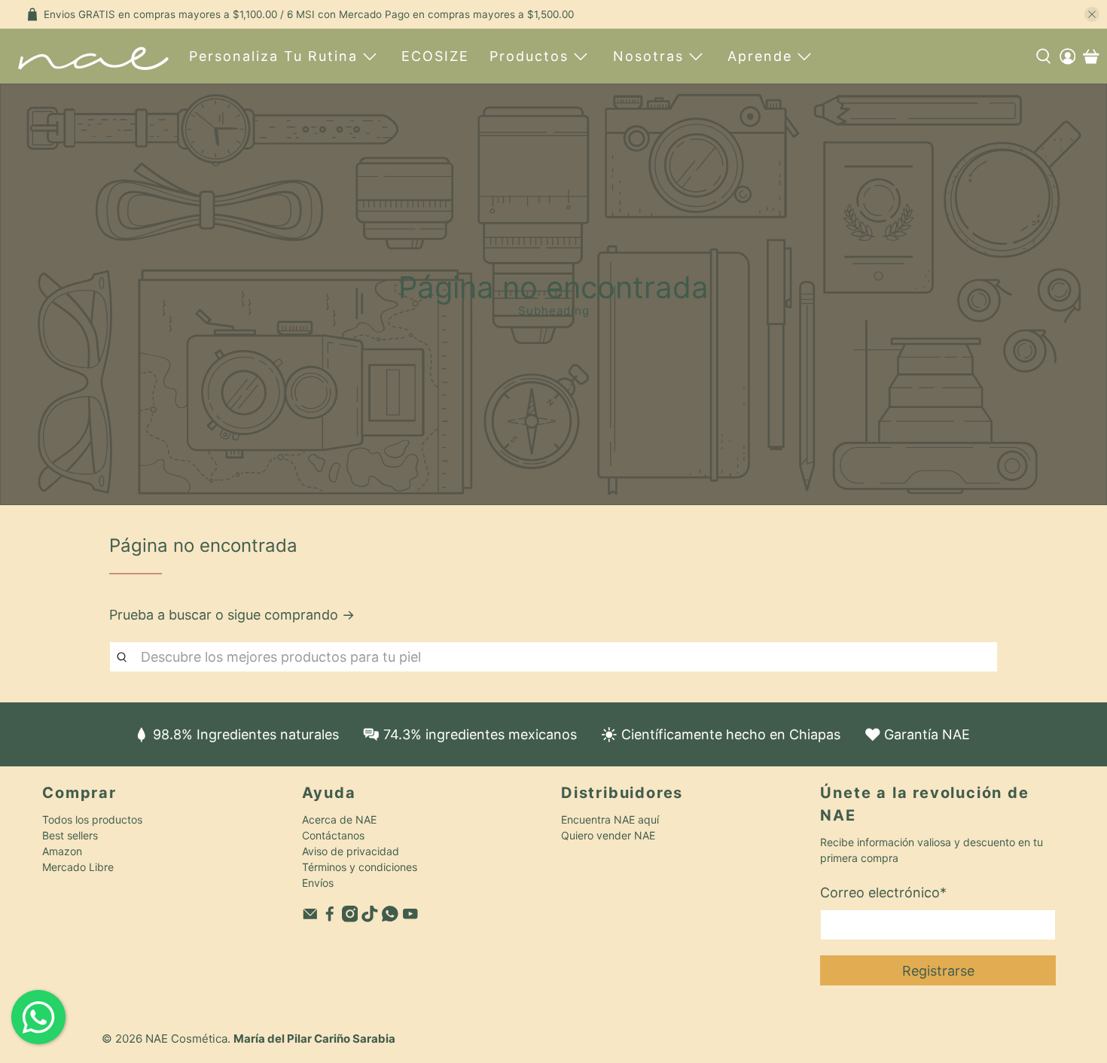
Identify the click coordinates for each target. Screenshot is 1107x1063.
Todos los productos (92, 819)
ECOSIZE (435, 56)
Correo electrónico (883, 892)
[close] (1091, 14)
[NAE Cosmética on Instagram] (350, 918)
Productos (529, 56)
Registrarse (938, 971)
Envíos (318, 882)
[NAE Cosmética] (93, 56)
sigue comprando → (291, 615)
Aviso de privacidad (350, 851)
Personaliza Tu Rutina (273, 56)
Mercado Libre (78, 866)
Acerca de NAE (339, 819)
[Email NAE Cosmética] (310, 918)
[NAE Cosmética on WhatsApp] (390, 918)
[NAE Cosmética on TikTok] (369, 918)
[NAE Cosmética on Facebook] (330, 918)
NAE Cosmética (186, 1038)
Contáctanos (333, 835)
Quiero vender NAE (608, 835)
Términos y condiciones (359, 866)
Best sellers (70, 835)
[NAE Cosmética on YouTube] (410, 918)
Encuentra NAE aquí (610, 819)
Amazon (62, 851)
